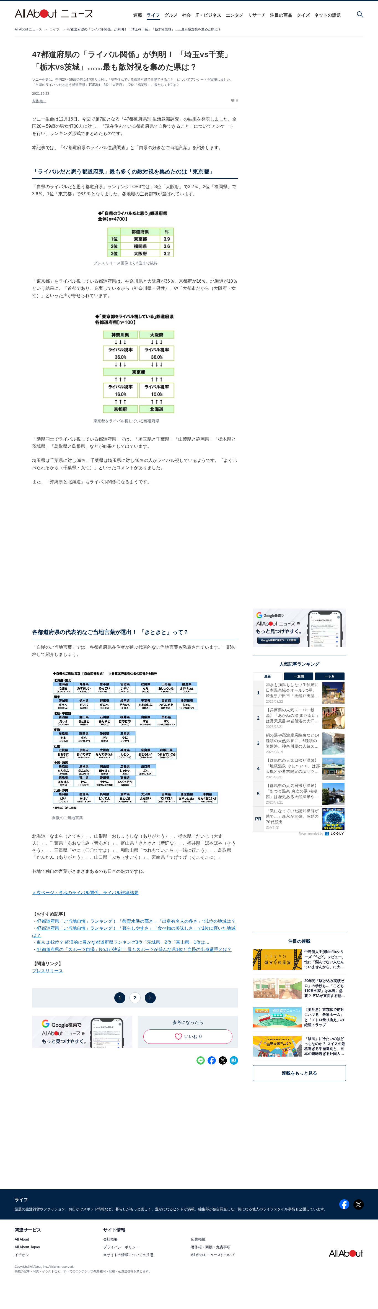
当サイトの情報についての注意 (128, 1255)
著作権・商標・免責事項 (211, 1247)
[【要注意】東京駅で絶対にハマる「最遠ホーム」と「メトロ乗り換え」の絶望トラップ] (324, 1017)
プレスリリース (47, 970)
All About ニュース (28, 29)
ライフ (153, 15)
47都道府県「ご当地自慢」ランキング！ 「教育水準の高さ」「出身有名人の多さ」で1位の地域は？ (136, 921)
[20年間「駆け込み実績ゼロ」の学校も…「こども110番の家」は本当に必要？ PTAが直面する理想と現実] (324, 988)
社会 (186, 15)
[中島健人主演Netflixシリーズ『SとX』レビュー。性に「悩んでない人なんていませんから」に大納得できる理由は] (324, 959)
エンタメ (235, 15)
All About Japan (27, 1247)
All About (22, 1239)
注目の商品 (281, 15)
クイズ (303, 15)
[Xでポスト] (223, 1060)
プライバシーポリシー (121, 1247)
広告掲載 (198, 1239)
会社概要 (110, 1239)
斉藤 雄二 (39, 101)
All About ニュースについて (213, 1255)
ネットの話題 (327, 15)
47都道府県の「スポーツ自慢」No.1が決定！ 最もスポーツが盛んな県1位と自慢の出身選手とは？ (134, 949)
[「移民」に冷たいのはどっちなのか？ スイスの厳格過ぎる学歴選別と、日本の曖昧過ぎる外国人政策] (324, 1046)
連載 (137, 15)
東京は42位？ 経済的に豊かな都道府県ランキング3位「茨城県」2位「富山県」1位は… (123, 942)
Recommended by (311, 833)
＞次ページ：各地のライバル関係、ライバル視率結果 (85, 892)
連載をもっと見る (299, 1073)
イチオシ (22, 1255)
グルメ (171, 15)
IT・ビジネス (208, 15)
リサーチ (257, 15)
